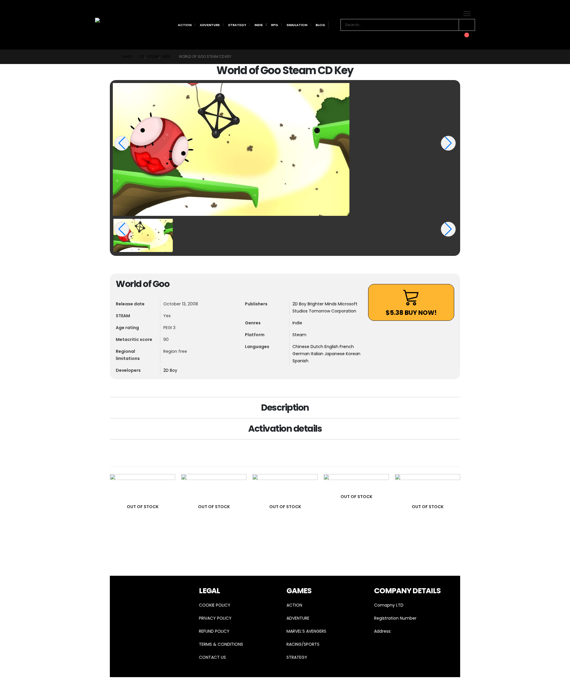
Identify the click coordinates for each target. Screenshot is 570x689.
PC (171, 546)
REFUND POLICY (214, 631)
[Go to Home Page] (112, 56)
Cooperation (132, 546)
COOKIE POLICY (214, 605)
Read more (165, 484)
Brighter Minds (323, 304)
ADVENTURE (297, 618)
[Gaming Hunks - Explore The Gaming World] (111, 25)
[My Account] (443, 36)
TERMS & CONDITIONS (221, 644)
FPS (147, 546)
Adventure (210, 25)
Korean (353, 354)
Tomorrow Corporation (332, 311)
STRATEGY (296, 657)
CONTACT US (212, 657)
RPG (274, 25)
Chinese (301, 347)
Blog (320, 25)
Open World (311, 546)
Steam (299, 335)
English (332, 347)
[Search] (467, 25)
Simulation (296, 25)
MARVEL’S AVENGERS (306, 631)
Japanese (335, 354)
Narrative (159, 546)
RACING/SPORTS (302, 644)
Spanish (300, 361)
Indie (258, 25)
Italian (317, 354)
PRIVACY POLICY (215, 618)
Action (184, 25)
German (301, 354)
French (347, 347)
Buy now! (411, 312)
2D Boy (170, 370)
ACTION (294, 605)
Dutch (317, 347)
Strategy (237, 25)
